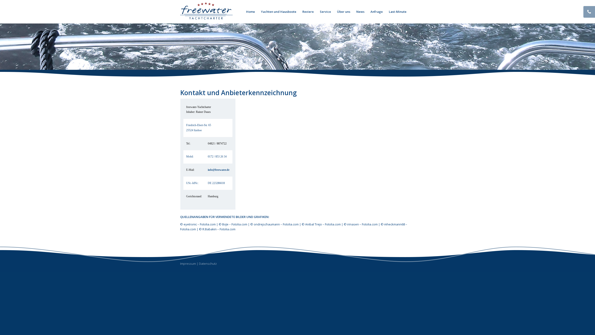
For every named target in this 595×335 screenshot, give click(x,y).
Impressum (188, 263)
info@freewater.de (218, 169)
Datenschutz (208, 263)
